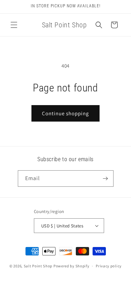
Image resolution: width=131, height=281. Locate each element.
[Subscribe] (105, 178)
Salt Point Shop (38, 265)
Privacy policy (109, 265)
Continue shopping (65, 113)
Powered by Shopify (71, 265)
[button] (14, 25)
